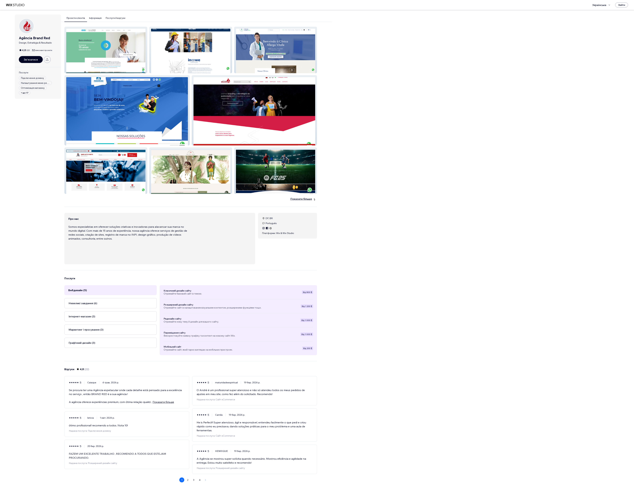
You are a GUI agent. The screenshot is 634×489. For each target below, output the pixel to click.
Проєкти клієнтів (75, 17)
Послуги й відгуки (115, 17)
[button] (105, 50)
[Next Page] (205, 479)
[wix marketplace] (15, 5)
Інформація (95, 17)
